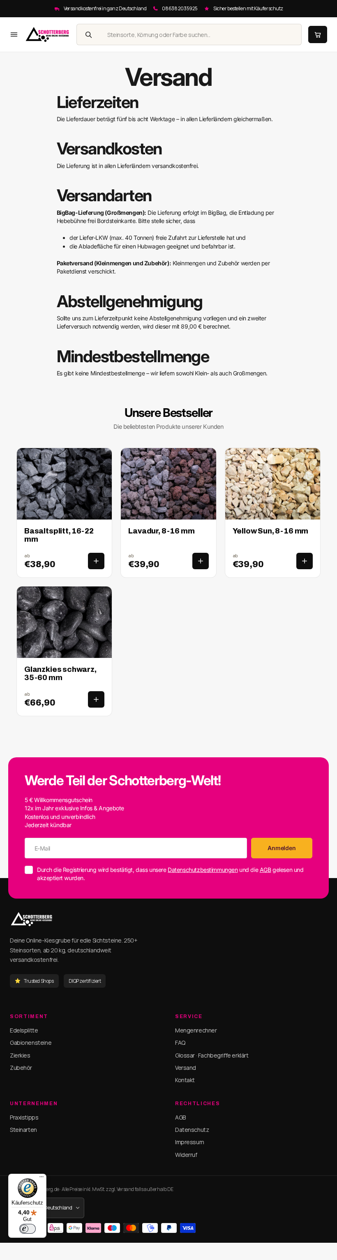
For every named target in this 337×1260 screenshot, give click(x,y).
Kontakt (185, 1080)
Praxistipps (24, 1117)
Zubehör (21, 1067)
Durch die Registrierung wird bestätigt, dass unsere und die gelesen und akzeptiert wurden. (170, 873)
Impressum (189, 1142)
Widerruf (186, 1155)
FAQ (180, 1042)
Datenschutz (192, 1130)
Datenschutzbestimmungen (203, 869)
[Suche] (88, 34)
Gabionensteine (30, 1042)
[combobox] (200, 34)
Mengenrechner (196, 1030)
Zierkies (20, 1055)
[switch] (27, 1229)
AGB (265, 869)
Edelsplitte (24, 1030)
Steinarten (23, 1130)
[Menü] (41, 1179)
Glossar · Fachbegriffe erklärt (211, 1055)
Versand (185, 1067)
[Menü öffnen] (14, 34)
